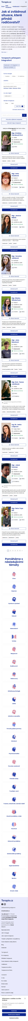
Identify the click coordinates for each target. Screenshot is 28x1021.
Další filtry (19, 106)
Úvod (2, 6)
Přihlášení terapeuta (6, 958)
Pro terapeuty (5, 955)
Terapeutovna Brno (6, 967)
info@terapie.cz (5, 910)
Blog (2, 944)
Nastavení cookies (14, 1018)
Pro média (4, 981)
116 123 (12, 925)
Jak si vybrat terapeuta (7, 936)
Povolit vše (14, 1011)
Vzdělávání (4, 964)
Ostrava (6, 88)
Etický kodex (4, 984)
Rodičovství (16, 6)
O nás (2, 978)
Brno (19, 88)
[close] (25, 998)
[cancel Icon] (10, 65)
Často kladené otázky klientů (8, 942)
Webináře (3, 947)
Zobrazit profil (14, 164)
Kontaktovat (14, 168)
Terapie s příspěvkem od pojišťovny (10, 939)
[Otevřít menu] (26, 2)
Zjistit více (4, 1006)
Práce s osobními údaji (7, 992)
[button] (22, 550)
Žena (6, 103)
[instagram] (5, 904)
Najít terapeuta (8, 6)
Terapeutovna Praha (6, 970)
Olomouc (15, 88)
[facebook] (2, 904)
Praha (10, 88)
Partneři (3, 987)
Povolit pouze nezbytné (14, 1014)
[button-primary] (24, 115)
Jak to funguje (5, 933)
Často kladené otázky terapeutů (9, 961)
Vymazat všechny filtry (18, 109)
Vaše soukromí (5, 989)
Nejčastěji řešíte (5, 930)
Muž (12, 103)
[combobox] (14, 83)
